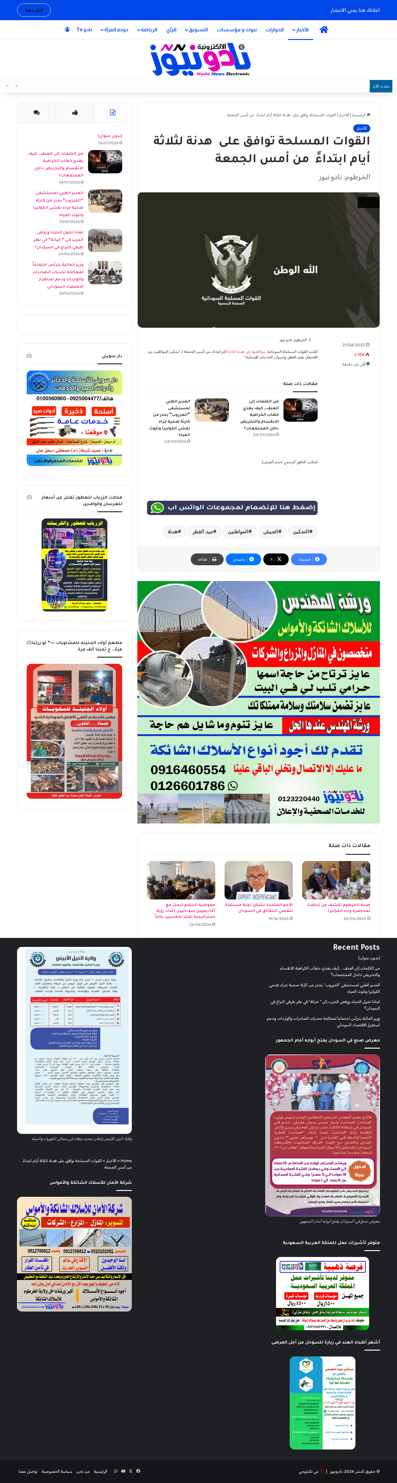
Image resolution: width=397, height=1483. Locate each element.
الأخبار (302, 29)
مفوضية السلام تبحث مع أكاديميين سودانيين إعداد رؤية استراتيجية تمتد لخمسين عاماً (185, 911)
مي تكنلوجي (309, 1471)
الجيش (270, 532)
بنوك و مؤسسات (237, 29)
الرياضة (149, 29)
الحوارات (274, 29)
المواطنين (238, 532)
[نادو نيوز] (198, 59)
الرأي (171, 29)
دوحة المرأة (116, 29)
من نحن (83, 1471)
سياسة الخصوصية (57, 1471)
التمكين (301, 532)
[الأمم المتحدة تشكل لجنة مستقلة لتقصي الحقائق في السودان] (259, 880)
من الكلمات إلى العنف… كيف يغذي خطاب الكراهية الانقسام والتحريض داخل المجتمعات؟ (276, 86)
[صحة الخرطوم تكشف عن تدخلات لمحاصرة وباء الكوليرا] (336, 880)
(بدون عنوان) (110, 136)
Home (126, 1160)
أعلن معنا (34, 10)
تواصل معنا (28, 1471)
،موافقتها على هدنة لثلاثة (247, 351)
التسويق (198, 29)
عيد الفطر (203, 532)
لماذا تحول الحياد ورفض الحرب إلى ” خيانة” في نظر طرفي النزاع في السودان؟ (58, 240)
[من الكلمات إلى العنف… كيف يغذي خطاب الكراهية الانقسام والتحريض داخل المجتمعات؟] (300, 410)
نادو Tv (84, 29)
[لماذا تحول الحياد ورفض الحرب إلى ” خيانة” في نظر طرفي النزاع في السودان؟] (105, 240)
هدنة (173, 532)
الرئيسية (359, 115)
